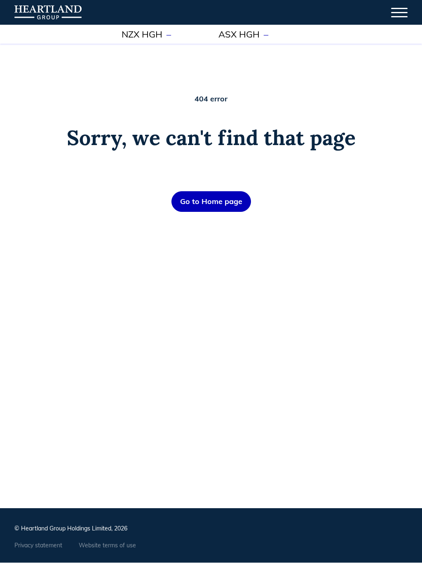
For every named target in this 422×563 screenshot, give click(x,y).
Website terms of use (107, 545)
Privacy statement (38, 545)
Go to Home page (211, 201)
